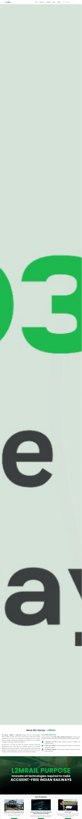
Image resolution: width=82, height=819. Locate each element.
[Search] (74, 2)
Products (49, 2)
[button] (42, 2)
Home (36, 2)
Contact (59, 2)
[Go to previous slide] (5, 810)
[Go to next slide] (77, 810)
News (54, 2)
